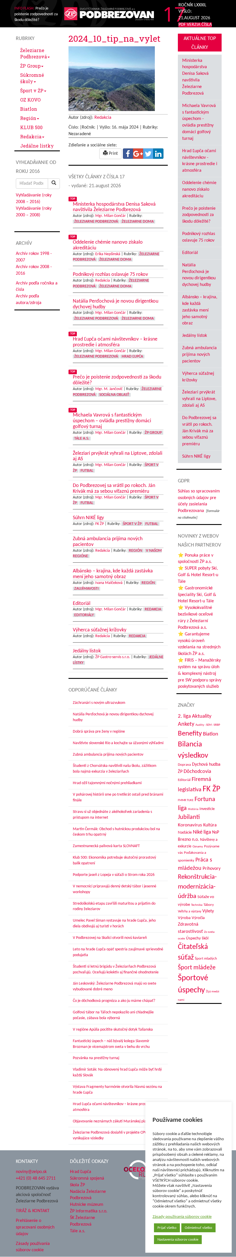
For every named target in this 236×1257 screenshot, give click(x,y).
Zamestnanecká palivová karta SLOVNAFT (106, 846)
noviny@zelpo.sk (31, 1172)
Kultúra (210, 825)
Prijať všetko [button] (166, 1228)
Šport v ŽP (31, 90)
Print (113, 153)
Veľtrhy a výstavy (189, 911)
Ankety (186, 724)
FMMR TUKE (185, 800)
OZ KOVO (30, 100)
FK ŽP (99, 524)
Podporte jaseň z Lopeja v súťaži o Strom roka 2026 (114, 875)
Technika (196, 905)
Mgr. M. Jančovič (109, 389)
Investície (207, 809)
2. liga (184, 716)
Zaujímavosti (86, 589)
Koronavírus (190, 825)
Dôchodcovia (197, 771)
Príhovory (211, 868)
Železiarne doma (138, 221)
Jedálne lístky (37, 146)
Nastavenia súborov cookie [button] (177, 1239)
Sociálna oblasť (114, 395)
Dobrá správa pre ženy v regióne (99, 731)
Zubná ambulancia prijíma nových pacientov (108, 755)
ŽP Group (30, 66)
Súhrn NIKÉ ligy (196, 456)
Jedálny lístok (194, 335)
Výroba (184, 918)
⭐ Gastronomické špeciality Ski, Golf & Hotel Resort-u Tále (197, 595)
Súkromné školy (32, 78)
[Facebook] (128, 153)
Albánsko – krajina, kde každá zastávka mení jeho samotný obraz (199, 310)
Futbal (87, 471)
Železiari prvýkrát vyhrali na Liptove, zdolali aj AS (199, 399)
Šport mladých (206, 958)
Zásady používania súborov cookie (182, 1217)
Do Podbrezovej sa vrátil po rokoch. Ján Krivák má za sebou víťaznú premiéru (199, 431)
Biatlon (28, 109)
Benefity (190, 733)
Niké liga (202, 832)
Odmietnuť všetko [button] (198, 1228)
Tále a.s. (81, 438)
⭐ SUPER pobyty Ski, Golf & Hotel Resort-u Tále (198, 575)
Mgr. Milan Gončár (110, 216)
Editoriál (190, 253)
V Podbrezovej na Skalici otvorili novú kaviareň (110, 938)
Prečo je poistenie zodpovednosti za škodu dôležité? (199, 215)
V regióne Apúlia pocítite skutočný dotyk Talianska (113, 1029)
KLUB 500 (31, 127)
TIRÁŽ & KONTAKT (33, 1211)
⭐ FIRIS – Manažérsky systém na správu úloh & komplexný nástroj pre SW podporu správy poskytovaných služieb (199, 673)
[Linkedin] (158, 153)
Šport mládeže (197, 968)
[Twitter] (148, 153)
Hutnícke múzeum (86, 1204)
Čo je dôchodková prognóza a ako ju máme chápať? (114, 1001)
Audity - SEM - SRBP (207, 725)
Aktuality (202, 716)
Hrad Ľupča (132, 356)
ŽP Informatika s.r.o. (88, 1211)
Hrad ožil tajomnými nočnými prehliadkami (107, 783)
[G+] (138, 153)
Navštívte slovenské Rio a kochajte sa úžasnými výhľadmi (118, 743)
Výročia (198, 918)
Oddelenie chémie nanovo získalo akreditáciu (199, 189)
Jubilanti (189, 817)
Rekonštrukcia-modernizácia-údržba (197, 887)
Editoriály (84, 615)
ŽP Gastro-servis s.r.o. (112, 657)
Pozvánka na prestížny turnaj (96, 1058)
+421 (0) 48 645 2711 (36, 1178)
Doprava (184, 765)
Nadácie (185, 832)
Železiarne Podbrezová (33, 53)
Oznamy (198, 846)
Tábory (208, 905)
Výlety (208, 911)
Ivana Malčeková (109, 583)
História (193, 809)
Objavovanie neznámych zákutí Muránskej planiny (113, 1121)
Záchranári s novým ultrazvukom (99, 703)
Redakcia (30, 136)
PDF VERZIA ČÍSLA (195, 24)
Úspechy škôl (197, 938)
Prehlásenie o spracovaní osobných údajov (35, 1227)
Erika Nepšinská (107, 254)
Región (28, 118)
